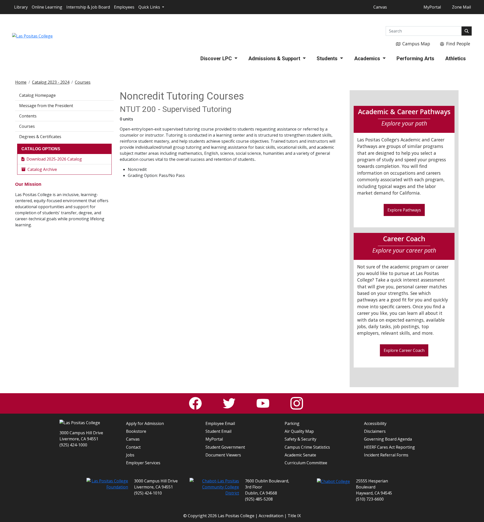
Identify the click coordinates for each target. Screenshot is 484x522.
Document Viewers (223, 455)
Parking (292, 423)
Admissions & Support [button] (274, 58)
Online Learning (47, 7)
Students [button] (328, 58)
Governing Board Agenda (388, 439)
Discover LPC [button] (216, 58)
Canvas (380, 7)
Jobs (130, 455)
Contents (28, 116)
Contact (133, 447)
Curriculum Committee (306, 463)
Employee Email (220, 423)
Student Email (218, 431)
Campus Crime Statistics (307, 447)
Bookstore (136, 431)
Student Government (225, 447)
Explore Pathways (404, 210)
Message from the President (46, 105)
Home (20, 82)
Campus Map (416, 44)
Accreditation (271, 515)
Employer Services (143, 463)
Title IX (294, 515)
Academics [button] (367, 58)
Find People (458, 44)
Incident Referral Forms (386, 455)
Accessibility (375, 423)
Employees (124, 7)
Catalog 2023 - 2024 (50, 82)
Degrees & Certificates (40, 136)
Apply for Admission (145, 423)
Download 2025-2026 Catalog (54, 159)
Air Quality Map (299, 431)
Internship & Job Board (88, 7)
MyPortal (432, 7)
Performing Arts (415, 58)
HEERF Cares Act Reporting (389, 447)
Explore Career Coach (404, 350)
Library (21, 7)
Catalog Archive (42, 169)
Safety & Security (300, 439)
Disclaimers (375, 431)
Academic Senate (300, 455)
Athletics (455, 58)
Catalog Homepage (37, 95)
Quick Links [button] (149, 7)
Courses (82, 82)
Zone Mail (461, 7)
